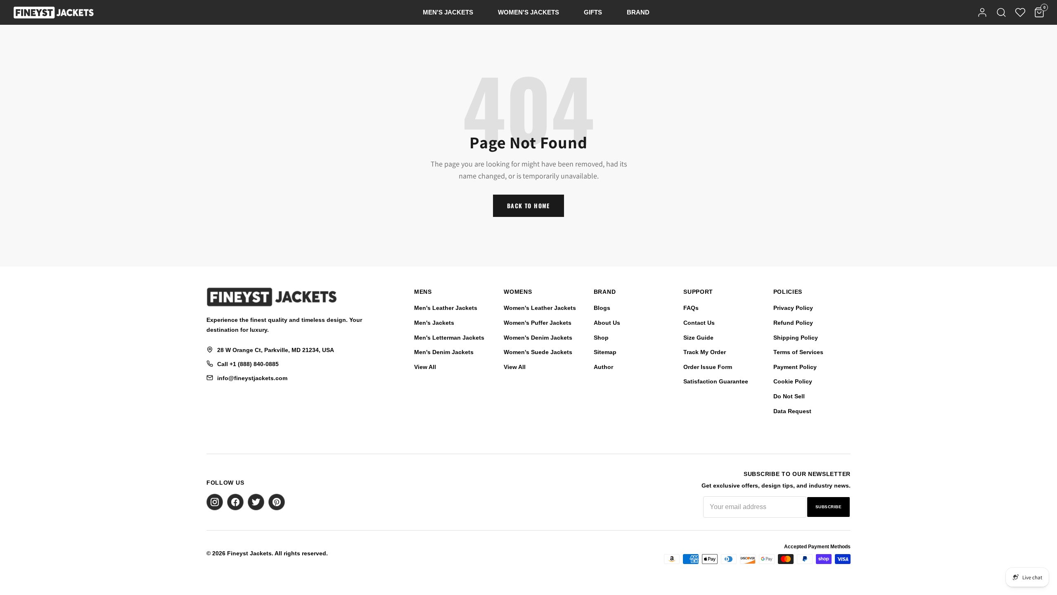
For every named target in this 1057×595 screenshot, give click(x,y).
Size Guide (698, 337)
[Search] (1001, 12)
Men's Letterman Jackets (449, 337)
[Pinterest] (276, 502)
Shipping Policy (795, 337)
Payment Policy (795, 367)
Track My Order (704, 352)
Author (603, 367)
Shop (601, 337)
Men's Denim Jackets (444, 352)
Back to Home (528, 205)
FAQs (691, 308)
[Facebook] (235, 502)
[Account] (982, 12)
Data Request (792, 411)
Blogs (602, 308)
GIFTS (593, 12)
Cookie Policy (792, 381)
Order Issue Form (707, 367)
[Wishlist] (1020, 12)
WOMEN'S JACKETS (528, 12)
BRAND (638, 12)
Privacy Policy (793, 308)
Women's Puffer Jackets (537, 322)
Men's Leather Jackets (445, 308)
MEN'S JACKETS (448, 12)
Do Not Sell (789, 396)
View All (425, 367)
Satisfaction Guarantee (715, 381)
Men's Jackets (434, 322)
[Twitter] (256, 502)
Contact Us (699, 322)
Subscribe (828, 507)
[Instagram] (214, 502)
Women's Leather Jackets (540, 308)
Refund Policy (793, 322)
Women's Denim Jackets (538, 337)
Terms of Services (798, 352)
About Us (607, 322)
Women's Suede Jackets (538, 352)
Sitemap (605, 352)
